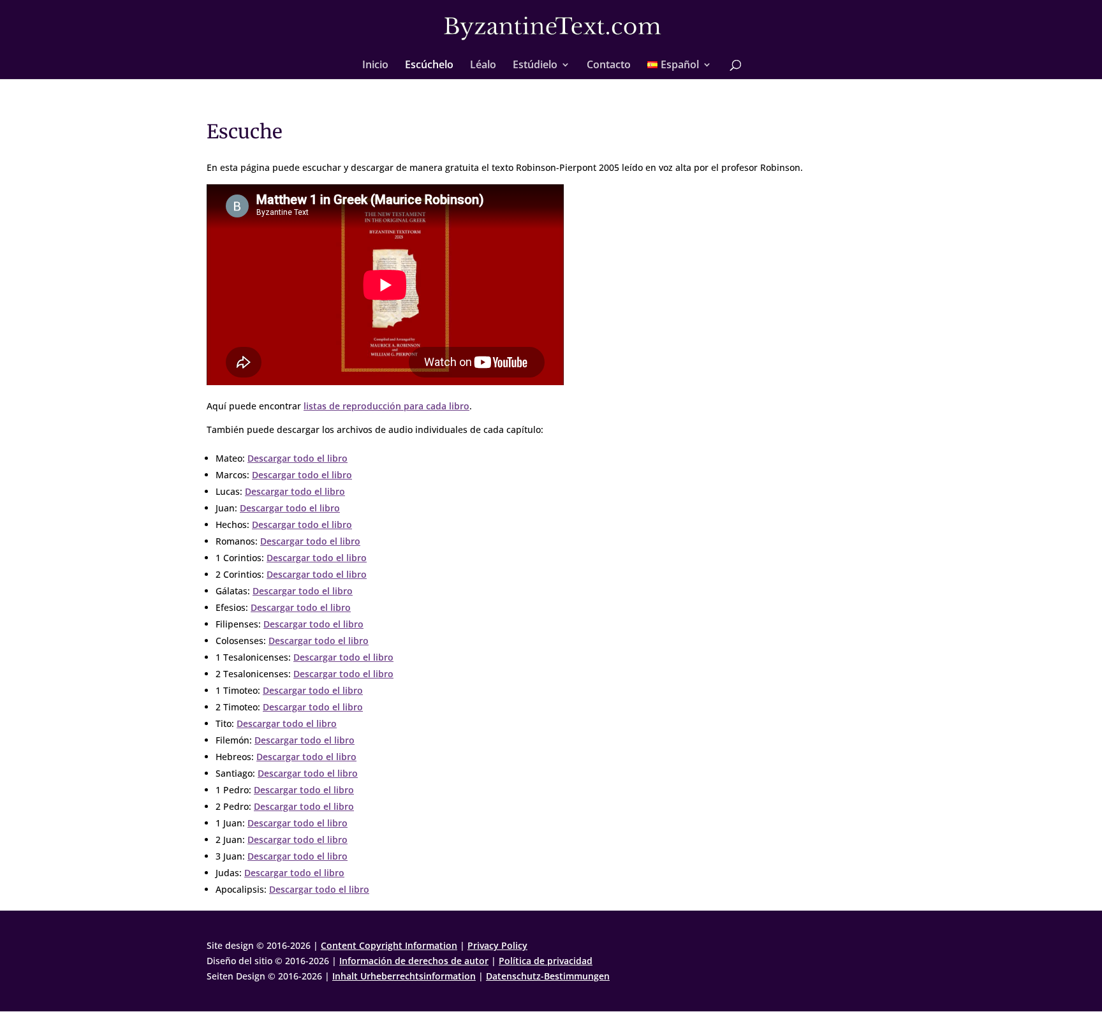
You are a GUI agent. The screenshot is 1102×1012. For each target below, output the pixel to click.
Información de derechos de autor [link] (414, 961)
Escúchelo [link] (429, 65)
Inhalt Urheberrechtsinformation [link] (404, 976)
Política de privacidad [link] (545, 961)
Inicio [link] (375, 65)
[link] (552, 28)
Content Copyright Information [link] (389, 945)
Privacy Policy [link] (497, 945)
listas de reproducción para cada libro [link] (386, 406)
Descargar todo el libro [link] (297, 458)
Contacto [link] (609, 65)
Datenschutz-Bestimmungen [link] (548, 976)
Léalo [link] (483, 65)
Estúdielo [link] (535, 65)
